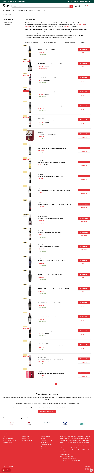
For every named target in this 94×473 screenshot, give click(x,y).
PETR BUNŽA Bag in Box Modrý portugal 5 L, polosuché (51, 373)
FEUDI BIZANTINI (41, 301)
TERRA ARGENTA (41, 118)
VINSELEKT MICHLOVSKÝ (42, 216)
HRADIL (39, 329)
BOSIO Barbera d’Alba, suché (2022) (46, 49)
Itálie (84, 24)
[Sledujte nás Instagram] (88, 469)
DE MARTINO (40, 62)
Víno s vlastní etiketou (20, 1)
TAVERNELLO (40, 132)
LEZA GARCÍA (40, 230)
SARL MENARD (40, 174)
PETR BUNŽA (40, 371)
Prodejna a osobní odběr (46, 440)
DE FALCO (39, 258)
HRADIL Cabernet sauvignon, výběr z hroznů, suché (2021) (52, 331)
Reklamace (43, 448)
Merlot (55, 31)
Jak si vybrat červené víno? (47, 411)
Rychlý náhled (84, 52)
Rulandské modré (49, 31)
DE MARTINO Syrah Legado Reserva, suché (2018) (50, 63)
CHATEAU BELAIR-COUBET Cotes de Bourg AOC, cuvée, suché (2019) (54, 204)
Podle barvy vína (8, 22)
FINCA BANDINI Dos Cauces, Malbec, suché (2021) (50, 106)
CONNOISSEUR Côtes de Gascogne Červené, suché (50, 176)
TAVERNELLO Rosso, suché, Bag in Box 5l (47, 134)
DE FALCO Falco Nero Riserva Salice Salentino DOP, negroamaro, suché (55, 274)
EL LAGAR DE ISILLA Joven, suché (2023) (47, 78)
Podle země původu (8, 26)
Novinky (39, 10)
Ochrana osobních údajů (46, 444)
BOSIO (39, 47)
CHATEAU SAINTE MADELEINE (43, 343)
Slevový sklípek (6, 10)
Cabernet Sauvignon (34, 31)
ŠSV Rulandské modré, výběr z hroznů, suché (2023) (50, 359)
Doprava (10, 1)
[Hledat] (71, 6)
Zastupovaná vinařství (8, 438)
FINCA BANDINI (40, 104)
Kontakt (4, 1)
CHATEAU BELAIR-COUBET (43, 202)
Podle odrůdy (7, 24)
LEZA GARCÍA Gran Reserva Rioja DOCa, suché (49, 246)
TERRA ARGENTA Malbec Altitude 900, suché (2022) (50, 120)
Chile (70, 26)
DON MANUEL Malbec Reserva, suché (47, 317)
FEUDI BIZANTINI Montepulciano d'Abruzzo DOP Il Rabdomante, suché (54, 303)
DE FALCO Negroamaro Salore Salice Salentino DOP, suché (52, 260)
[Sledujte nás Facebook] (86, 469)
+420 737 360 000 (71, 1)
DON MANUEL (40, 315)
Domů (4, 14)
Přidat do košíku (84, 49)
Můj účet (77, 6)
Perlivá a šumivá (21, 10)
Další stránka (85, 384)
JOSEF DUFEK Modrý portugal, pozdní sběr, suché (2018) (51, 162)
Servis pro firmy (25, 438)
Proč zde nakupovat (7, 442)
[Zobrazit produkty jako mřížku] (88, 42)
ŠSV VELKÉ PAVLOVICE (42, 357)
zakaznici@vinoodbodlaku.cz (83, 1)
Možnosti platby (44, 442)
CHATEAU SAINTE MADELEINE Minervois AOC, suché (50, 345)
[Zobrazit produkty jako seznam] (86, 42)
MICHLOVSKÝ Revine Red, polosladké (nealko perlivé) (50, 218)
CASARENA (40, 90)
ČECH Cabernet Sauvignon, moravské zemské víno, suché (52, 148)
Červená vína (9, 14)
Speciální (31, 10)
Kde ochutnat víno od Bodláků (9, 440)
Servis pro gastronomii (27, 436)
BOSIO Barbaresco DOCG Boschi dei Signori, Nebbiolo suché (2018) (54, 190)
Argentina (66, 26)
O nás (4, 436)
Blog (44, 10)
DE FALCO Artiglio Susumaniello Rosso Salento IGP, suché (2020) (53, 288)
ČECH (39, 146)
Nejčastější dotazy (45, 446)
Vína (13, 10)
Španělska (27, 26)
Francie (80, 24)
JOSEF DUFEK (40, 160)
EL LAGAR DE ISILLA (41, 76)
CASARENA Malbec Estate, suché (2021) (47, 92)
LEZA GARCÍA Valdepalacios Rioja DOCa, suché (49, 232)
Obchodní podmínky (45, 436)
